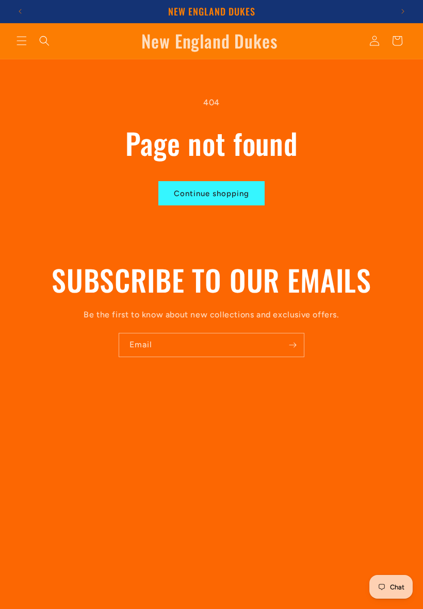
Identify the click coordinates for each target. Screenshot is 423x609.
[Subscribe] (292, 345)
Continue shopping (211, 193)
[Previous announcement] (20, 11)
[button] (21, 40)
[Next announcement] (403, 11)
